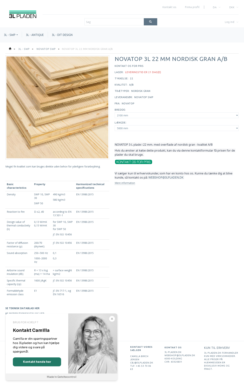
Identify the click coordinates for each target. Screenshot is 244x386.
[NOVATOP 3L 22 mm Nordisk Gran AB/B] (57, 107)
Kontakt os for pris (129, 66)
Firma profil (192, 7)
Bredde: (120, 109)
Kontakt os (169, 7)
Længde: (120, 122)
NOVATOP (128, 103)
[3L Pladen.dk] (22, 9)
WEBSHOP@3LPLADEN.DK (165, 177)
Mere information (125, 183)
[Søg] (150, 21)
